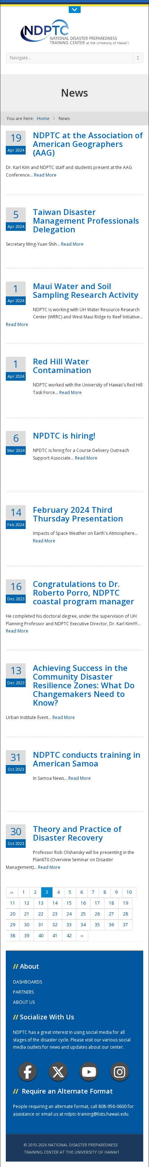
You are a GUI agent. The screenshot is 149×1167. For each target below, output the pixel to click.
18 (111, 903)
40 (40, 936)
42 (69, 936)
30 (26, 925)
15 (69, 903)
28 (125, 914)
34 (83, 925)
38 (12, 936)
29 (12, 925)
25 (83, 914)
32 (55, 925)
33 (69, 925)
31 (40, 925)
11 (12, 903)
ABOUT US (24, 1002)
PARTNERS (23, 992)
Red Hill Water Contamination (62, 365)
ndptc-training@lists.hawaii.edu (96, 1114)
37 (125, 925)
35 (97, 925)
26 (97, 914)
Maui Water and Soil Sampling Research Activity (86, 290)
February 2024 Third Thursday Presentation (78, 514)
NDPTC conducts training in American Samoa (86, 759)
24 (69, 914)
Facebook (27, 1071)
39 (26, 936)
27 (111, 914)
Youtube (89, 1071)
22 (40, 914)
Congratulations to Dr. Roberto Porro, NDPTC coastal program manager (83, 592)
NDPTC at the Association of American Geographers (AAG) (88, 144)
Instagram (119, 1071)
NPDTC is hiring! (64, 435)
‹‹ (11, 892)
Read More (45, 175)
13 (40, 903)
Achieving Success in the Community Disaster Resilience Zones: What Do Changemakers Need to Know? (84, 685)
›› (82, 936)
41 (55, 936)
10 (129, 892)
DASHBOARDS (27, 982)
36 (111, 925)
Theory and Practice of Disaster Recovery (77, 833)
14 (55, 903)
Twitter (58, 1071)
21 (26, 914)
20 (12, 914)
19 (125, 903)
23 (55, 914)
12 (26, 903)
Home (43, 118)
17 (97, 903)
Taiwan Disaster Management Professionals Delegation (86, 220)
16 (83, 903)
